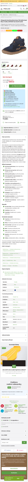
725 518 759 (4, 5)
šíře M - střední (16, 310)
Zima (14, 314)
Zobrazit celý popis (5, 28)
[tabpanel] (14, 45)
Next (25, 45)
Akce (4, 260)
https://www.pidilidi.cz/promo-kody (12, 106)
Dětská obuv (4, 12)
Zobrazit (10, 3)
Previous (2, 45)
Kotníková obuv (16, 307)
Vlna (14, 299)
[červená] (12, 66)
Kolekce (4, 265)
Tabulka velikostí (14, 69)
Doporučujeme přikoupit (7, 340)
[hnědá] (20, 66)
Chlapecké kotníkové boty (9, 250)
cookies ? (3, 465)
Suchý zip (15, 304)
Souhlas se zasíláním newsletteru (8, 445)
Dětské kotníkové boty (15, 249)
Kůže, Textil (15, 302)
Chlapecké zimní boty (8, 255)
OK (24, 442)
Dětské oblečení (13, 12)
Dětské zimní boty (12, 14)
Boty (14, 316)
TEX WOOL (15, 265)
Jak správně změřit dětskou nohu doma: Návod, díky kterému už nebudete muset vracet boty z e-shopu (14, 273)
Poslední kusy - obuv (11, 260)
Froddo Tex (15, 297)
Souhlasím (14, 473)
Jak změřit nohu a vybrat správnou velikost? (14, 370)
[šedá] (16, 66)
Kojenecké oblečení (22, 12)
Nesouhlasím (14, 468)
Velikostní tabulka (6, 335)
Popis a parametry (6, 137)
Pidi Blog (3, 348)
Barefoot (15, 324)
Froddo (9, 265)
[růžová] (8, 66)
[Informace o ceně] (7, 82)
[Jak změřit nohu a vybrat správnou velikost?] (14, 356)
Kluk (15, 284)
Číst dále (14, 375)
